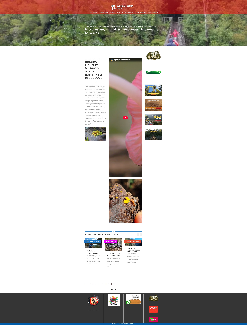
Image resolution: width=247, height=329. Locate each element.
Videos (120, 26)
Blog (88, 26)
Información (99, 26)
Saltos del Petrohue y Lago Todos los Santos (93, 252)
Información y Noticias (108, 26)
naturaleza (140, 26)
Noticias (137, 12)
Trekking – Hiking (104, 12)
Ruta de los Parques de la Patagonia (149, 12)
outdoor (146, 26)
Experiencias (93, 26)
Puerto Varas (120, 12)
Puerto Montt (112, 12)
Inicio (91, 12)
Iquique (95, 12)
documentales (128, 26)
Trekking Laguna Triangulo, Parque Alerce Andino (133, 250)
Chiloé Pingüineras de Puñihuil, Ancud (113, 254)
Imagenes (135, 26)
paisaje (150, 26)
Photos (116, 26)
